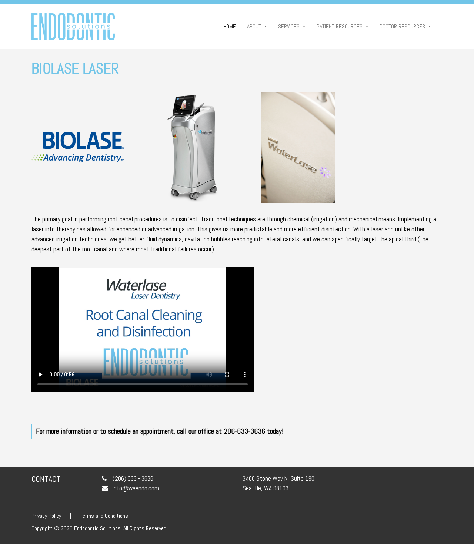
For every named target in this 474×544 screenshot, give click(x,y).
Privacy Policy (46, 516)
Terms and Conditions (104, 516)
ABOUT (255, 26)
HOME (232, 26)
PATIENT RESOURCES (340, 26)
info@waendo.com (136, 488)
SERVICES (289, 26)
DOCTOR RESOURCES (403, 26)
